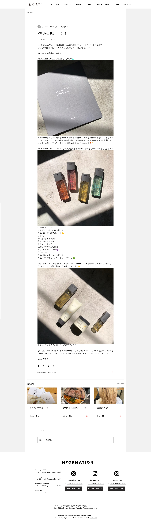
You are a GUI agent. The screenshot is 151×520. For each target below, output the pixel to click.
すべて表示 (120, 384)
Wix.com (93, 518)
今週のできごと (102, 408)
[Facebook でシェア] (38, 366)
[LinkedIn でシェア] (49, 366)
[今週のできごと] (109, 396)
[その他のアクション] (112, 26)
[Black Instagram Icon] (73, 473)
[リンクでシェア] (54, 366)
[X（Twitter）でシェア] (43, 366)
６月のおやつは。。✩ (39, 408)
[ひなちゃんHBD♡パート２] (75, 396)
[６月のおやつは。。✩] (42, 396)
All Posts (29, 13)
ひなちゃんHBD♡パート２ (74, 408)
